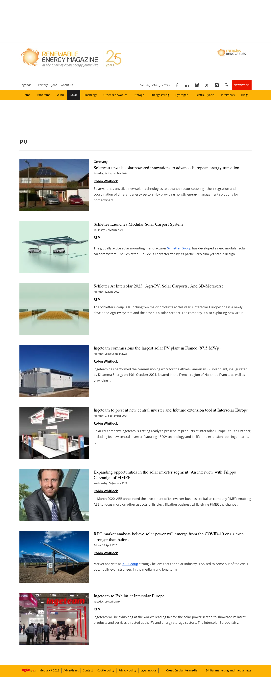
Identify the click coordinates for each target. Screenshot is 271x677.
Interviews (228, 95)
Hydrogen (181, 95)
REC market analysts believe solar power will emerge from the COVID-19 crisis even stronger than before (169, 536)
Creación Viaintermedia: (182, 670)
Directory (42, 85)
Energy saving (160, 95)
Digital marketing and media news (229, 670)
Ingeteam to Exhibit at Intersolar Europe (129, 596)
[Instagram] (217, 85)
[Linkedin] (187, 85)
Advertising (71, 670)
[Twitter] (207, 85)
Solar (73, 95)
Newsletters (242, 85)
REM (97, 237)
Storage (139, 95)
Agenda (26, 85)
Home (26, 95)
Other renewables (115, 95)
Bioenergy (90, 95)
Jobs (54, 85)
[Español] (232, 52)
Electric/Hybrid (204, 95)
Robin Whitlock (106, 181)
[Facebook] (177, 85)
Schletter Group (179, 248)
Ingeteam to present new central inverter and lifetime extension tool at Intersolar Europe (171, 410)
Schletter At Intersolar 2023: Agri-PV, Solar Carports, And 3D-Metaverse (159, 286)
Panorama (43, 95)
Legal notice (148, 670)
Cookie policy (105, 670)
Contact (88, 670)
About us (67, 85)
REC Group (130, 564)
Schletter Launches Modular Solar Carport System (138, 224)
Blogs (244, 95)
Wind (60, 95)
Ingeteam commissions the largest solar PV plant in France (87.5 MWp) (157, 348)
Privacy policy (127, 670)
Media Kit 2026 (49, 670)
